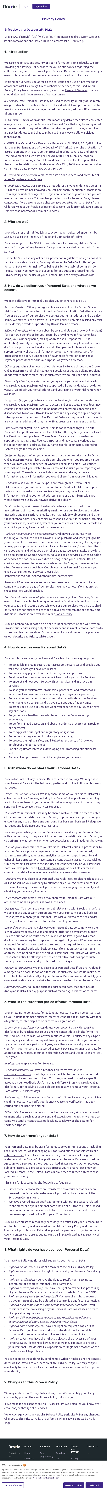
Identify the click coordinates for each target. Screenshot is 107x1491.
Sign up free (41, 6)
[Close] (102, 1465)
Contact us (12, 1455)
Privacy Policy (52, 1478)
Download (60, 1453)
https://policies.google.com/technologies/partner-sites (39, 575)
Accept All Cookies (73, 1485)
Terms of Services (76, 90)
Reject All (94, 1485)
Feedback (29, 1458)
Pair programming (46, 1455)
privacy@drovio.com (81, 275)
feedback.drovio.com (17, 1074)
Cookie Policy (63, 614)
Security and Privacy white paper (33, 636)
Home (27, 1453)
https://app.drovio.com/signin (23, 179)
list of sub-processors (51, 868)
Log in (25, 6)
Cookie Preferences (13, 1485)
